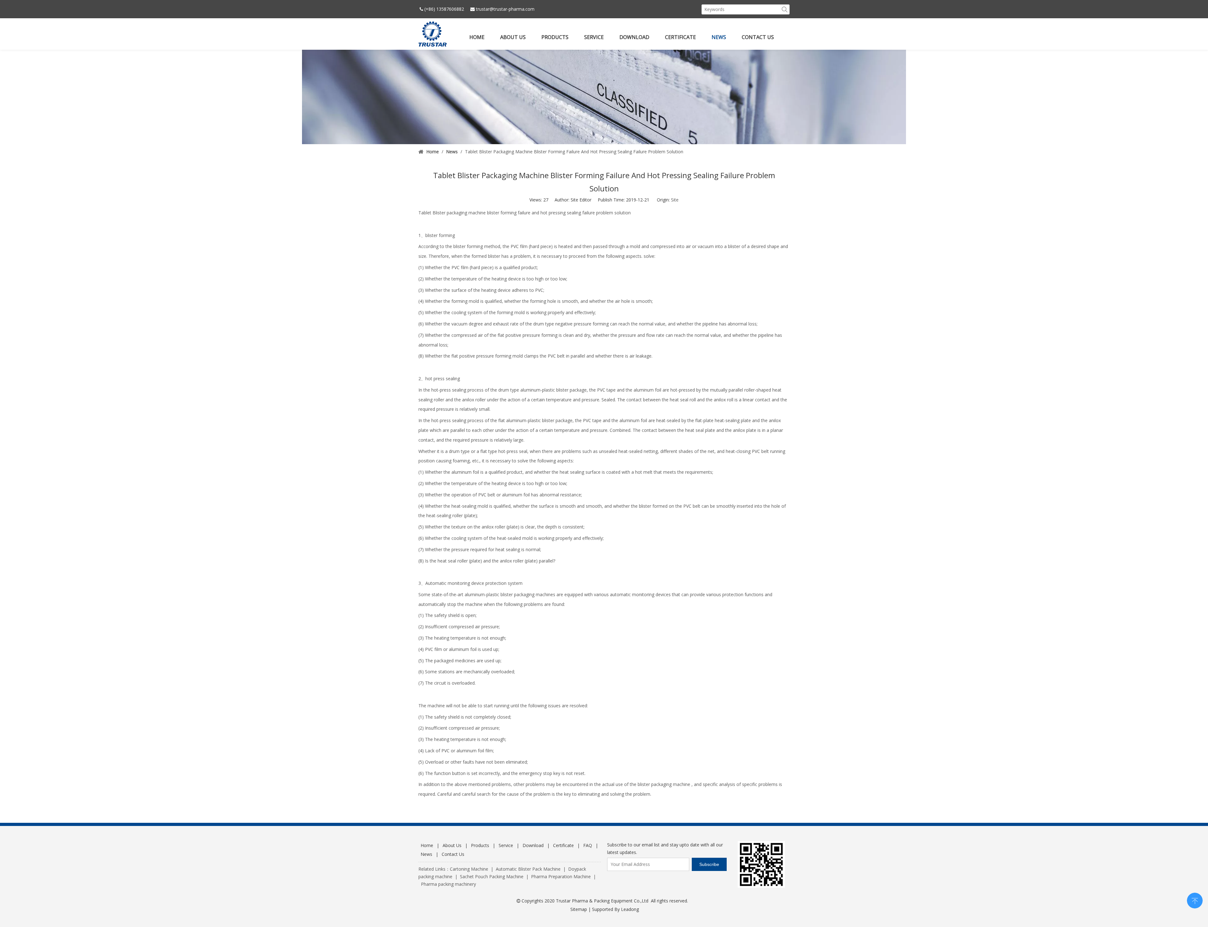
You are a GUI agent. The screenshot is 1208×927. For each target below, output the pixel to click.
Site (675, 200)
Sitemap (578, 909)
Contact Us (453, 854)
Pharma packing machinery (448, 884)
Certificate (563, 845)
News (426, 854)
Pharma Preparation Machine (561, 876)
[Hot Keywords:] (784, 9)
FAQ (587, 845)
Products (480, 845)
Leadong (630, 909)
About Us (452, 845)
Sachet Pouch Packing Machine (491, 876)
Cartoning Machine (469, 869)
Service (506, 845)
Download (533, 845)
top (1194, 899)
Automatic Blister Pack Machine (528, 869)
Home (427, 845)
